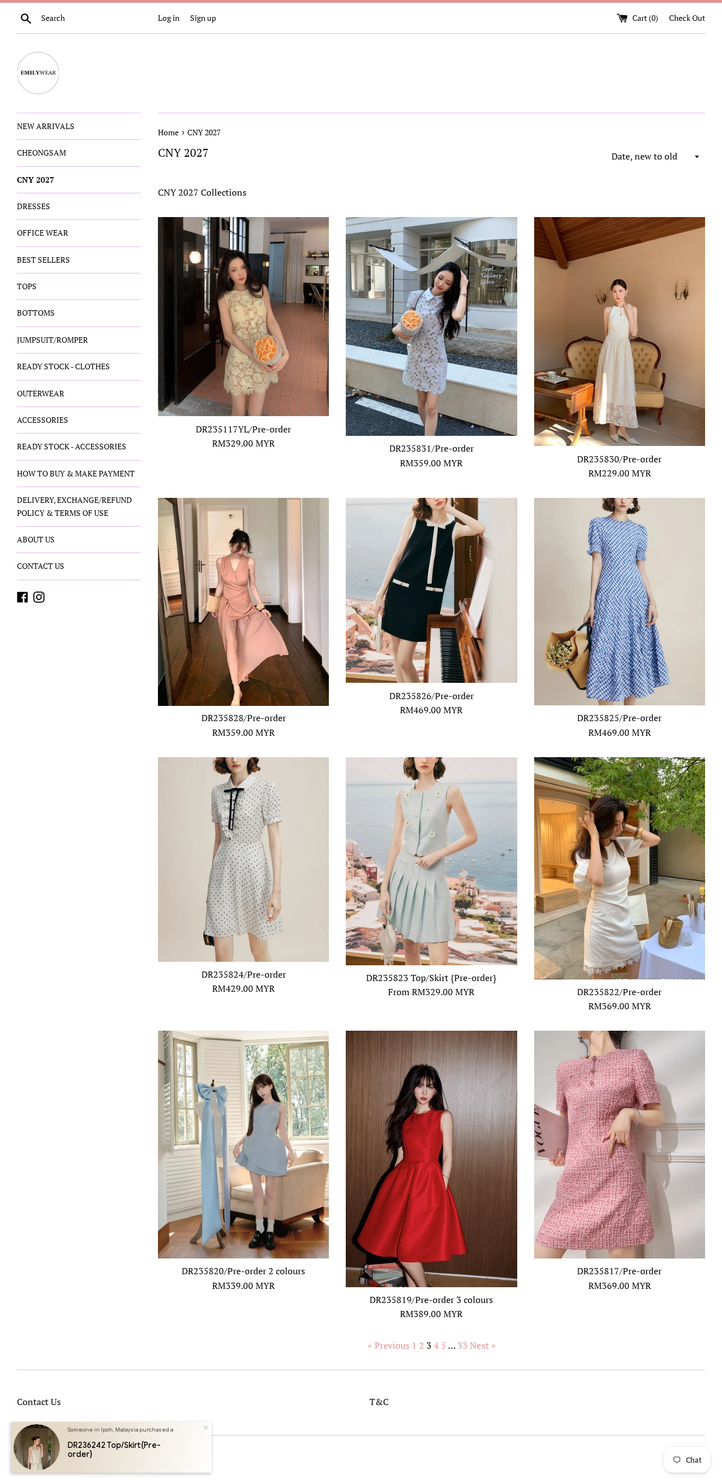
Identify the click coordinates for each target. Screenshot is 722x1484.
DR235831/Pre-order (431, 448)
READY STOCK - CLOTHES (63, 366)
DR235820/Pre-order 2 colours (243, 1271)
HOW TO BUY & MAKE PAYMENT (76, 473)
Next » (483, 1345)
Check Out (687, 17)
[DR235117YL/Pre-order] (243, 317)
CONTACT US (40, 565)
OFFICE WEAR (42, 232)
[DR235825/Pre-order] (619, 601)
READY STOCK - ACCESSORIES (71, 446)
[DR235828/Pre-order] (243, 602)
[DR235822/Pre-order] (619, 868)
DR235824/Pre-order (243, 974)
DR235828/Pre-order (243, 718)
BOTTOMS (36, 312)
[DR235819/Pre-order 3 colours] (431, 1159)
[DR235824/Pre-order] (243, 859)
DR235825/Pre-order (619, 718)
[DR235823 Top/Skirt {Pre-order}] (431, 861)
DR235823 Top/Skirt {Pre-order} (431, 977)
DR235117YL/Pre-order (243, 429)
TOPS (27, 286)
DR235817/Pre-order (619, 1271)
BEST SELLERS (43, 259)
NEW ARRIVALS (45, 126)
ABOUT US (36, 539)
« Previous (389, 1345)
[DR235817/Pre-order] (619, 1144)
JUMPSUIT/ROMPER (52, 339)
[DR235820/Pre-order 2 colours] (243, 1144)
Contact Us (39, 1401)
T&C (379, 1401)
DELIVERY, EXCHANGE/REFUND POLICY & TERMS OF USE (74, 506)
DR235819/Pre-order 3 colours (431, 1299)
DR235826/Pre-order (431, 696)
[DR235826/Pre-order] (431, 590)
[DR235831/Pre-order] (431, 326)
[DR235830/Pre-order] (619, 332)
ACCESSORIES (42, 419)
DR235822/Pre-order (619, 992)
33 (462, 1345)
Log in (168, 17)
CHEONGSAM (41, 152)
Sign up (203, 17)
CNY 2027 (35, 179)
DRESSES (33, 206)
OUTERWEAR (40, 393)
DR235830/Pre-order (619, 459)
